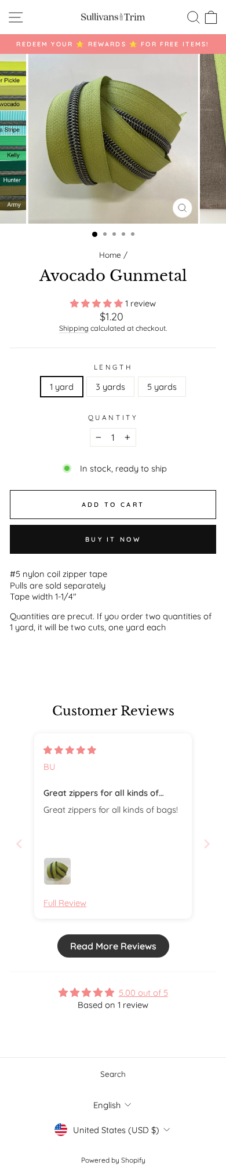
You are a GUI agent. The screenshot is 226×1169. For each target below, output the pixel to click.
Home (110, 255)
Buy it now (113, 539)
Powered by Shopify (113, 1160)
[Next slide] (207, 844)
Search (113, 1074)
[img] (69, 749)
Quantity (113, 417)
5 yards (162, 386)
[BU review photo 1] (57, 871)
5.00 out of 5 (143, 992)
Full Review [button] (64, 902)
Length (113, 367)
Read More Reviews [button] (113, 946)
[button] (97, 303)
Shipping (74, 328)
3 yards (110, 386)
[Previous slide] (19, 844)
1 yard (62, 386)
